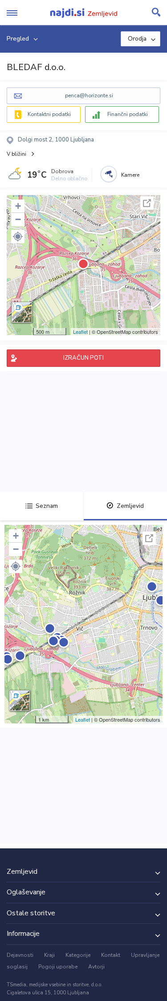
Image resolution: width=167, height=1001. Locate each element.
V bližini (16, 154)
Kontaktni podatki (49, 114)
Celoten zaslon (147, 203)
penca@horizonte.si (89, 95)
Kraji (49, 955)
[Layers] (22, 312)
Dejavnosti (20, 955)
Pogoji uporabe (57, 966)
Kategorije (77, 955)
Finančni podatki (127, 114)
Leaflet (80, 331)
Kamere (130, 175)
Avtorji (96, 966)
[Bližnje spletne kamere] (109, 174)
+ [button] (18, 206)
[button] (17, 236)
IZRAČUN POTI (83, 358)
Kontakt (110, 955)
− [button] (18, 219)
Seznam (47, 506)
